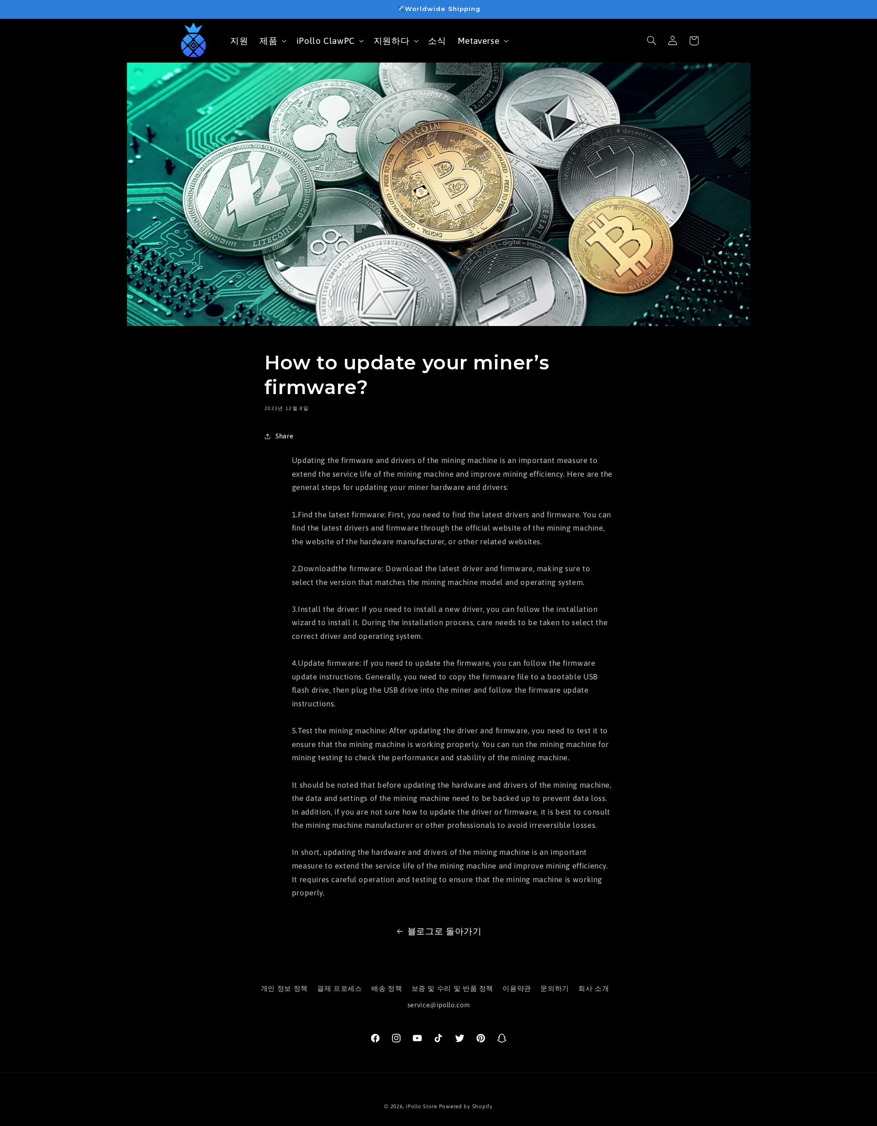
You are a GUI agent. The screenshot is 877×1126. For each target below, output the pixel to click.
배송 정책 (386, 988)
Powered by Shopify (466, 1106)
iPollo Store (421, 1106)
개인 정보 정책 (284, 988)
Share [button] (284, 436)
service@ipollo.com (438, 1005)
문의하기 (554, 988)
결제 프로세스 (339, 988)
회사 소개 (593, 988)
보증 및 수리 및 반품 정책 (452, 988)
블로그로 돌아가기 (444, 931)
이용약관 (516, 988)
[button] (272, 40)
